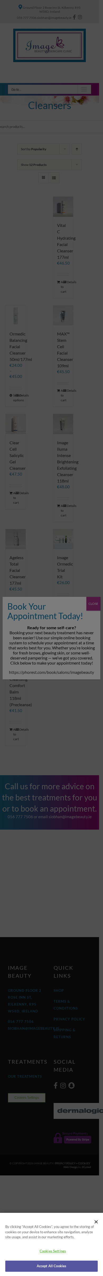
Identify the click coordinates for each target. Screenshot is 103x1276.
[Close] (96, 1221)
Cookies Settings (53, 1251)
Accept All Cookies (51, 1266)
